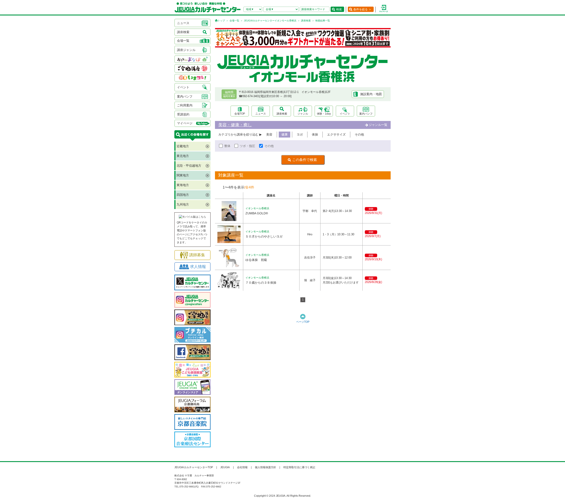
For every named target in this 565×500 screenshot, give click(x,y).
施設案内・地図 (371, 94)
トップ (221, 20)
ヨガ (300, 134)
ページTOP (302, 321)
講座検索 (306, 20)
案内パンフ (366, 113)
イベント (345, 113)
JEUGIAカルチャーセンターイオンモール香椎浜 (270, 20)
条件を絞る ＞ (362, 9)
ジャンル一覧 (378, 124)
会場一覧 (234, 20)
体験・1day (324, 113)
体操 (315, 134)
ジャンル (303, 113)
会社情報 (242, 467)
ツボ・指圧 (247, 146)
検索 (339, 9)
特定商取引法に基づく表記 (299, 467)
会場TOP (239, 113)
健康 (284, 134)
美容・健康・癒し (235, 125)
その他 (359, 134)
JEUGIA (225, 467)
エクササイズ (336, 134)
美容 (269, 134)
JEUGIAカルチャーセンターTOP (193, 467)
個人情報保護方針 (265, 467)
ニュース (260, 113)
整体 (227, 146)
